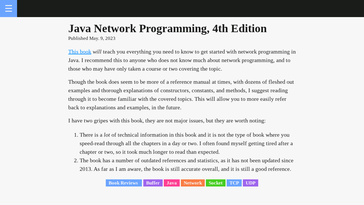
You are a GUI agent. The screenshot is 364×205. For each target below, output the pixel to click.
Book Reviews (124, 183)
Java (172, 183)
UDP (250, 183)
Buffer (153, 183)
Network (193, 183)
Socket (216, 183)
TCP (234, 183)
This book (79, 51)
